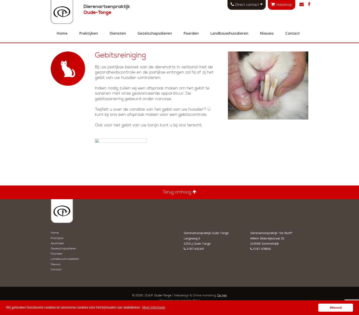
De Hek (222, 295)
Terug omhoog (177, 192)
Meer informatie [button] (153, 307)
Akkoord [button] (336, 307)
